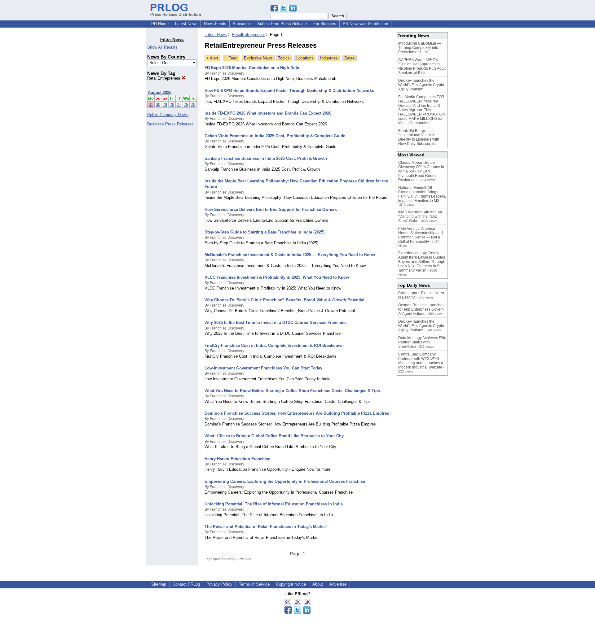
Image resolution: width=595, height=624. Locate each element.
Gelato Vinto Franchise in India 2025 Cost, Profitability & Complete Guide (275, 135)
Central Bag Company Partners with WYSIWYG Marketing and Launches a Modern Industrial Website (420, 360)
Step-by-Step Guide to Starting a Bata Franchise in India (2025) (264, 232)
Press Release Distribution (175, 14)
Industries (329, 58)
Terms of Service (254, 584)
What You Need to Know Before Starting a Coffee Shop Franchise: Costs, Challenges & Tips (292, 390)
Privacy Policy (219, 584)
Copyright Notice (291, 584)
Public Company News (167, 114)
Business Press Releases (170, 124)
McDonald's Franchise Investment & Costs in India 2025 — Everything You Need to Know (290, 254)
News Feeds (215, 23)
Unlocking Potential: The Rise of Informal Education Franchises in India (274, 504)
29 (165, 104)
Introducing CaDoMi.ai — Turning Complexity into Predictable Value (419, 47)
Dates (349, 58)
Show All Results (162, 47)
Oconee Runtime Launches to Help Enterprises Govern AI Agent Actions (421, 309)
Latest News (186, 23)
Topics (284, 58)
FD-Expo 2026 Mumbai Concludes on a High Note (252, 67)
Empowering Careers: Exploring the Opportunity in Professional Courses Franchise (285, 481)
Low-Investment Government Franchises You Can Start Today (263, 368)
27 (179, 104)
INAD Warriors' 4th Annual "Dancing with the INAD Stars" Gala (420, 216)
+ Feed (231, 58)
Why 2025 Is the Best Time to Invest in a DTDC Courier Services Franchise (275, 322)
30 (158, 104)
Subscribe (242, 23)
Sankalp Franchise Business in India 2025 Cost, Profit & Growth (266, 158)
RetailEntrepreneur (164, 78)
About (317, 584)
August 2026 (159, 92)
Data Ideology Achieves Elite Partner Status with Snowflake (422, 342)
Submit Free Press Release (282, 23)
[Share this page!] (284, 10)
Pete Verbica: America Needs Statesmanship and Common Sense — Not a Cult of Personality (420, 235)
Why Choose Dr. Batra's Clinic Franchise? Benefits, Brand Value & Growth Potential (284, 300)
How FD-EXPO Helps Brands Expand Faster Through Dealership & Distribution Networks (289, 90)
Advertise (337, 584)
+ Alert (212, 58)
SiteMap (158, 584)
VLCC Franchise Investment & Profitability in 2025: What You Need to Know (277, 277)
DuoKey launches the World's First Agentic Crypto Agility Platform (421, 84)
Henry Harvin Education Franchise (237, 458)
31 (151, 104)
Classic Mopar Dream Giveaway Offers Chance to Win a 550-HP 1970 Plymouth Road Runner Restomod (421, 171)
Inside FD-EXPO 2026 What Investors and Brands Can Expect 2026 (268, 113)
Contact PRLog (186, 584)
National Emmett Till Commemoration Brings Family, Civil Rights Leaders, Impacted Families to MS (422, 194)
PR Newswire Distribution (365, 23)
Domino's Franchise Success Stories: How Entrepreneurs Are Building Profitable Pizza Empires (297, 413)
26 (186, 104)
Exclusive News (258, 58)
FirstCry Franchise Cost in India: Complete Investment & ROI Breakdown (274, 345)
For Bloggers (324, 23)
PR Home (160, 23)
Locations (305, 58)
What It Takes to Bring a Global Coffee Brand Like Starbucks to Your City (274, 436)
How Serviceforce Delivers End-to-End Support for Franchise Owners (271, 209)
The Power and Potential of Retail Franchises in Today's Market (265, 526)
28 (172, 104)
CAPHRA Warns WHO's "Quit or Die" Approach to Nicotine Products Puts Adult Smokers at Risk (422, 66)
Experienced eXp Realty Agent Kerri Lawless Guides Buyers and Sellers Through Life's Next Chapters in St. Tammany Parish (421, 262)
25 (193, 104)
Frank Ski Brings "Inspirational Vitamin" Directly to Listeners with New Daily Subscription (418, 137)
